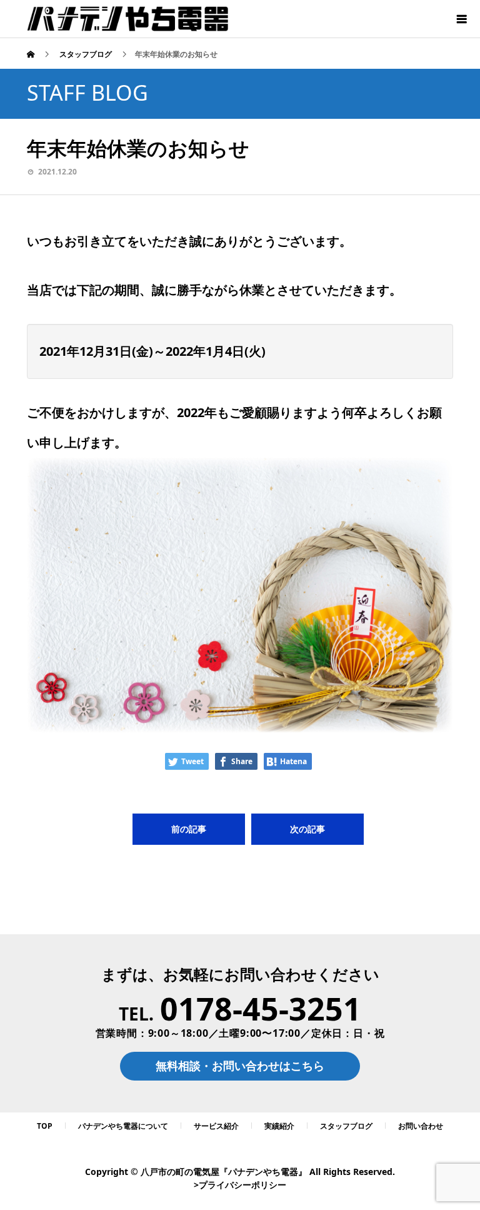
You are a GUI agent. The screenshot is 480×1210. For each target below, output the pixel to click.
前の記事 (188, 829)
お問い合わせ (420, 1126)
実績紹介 (279, 1126)
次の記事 (307, 829)
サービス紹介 (216, 1126)
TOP (44, 1126)
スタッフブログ (346, 1126)
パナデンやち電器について (123, 1126)
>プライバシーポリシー (240, 1185)
